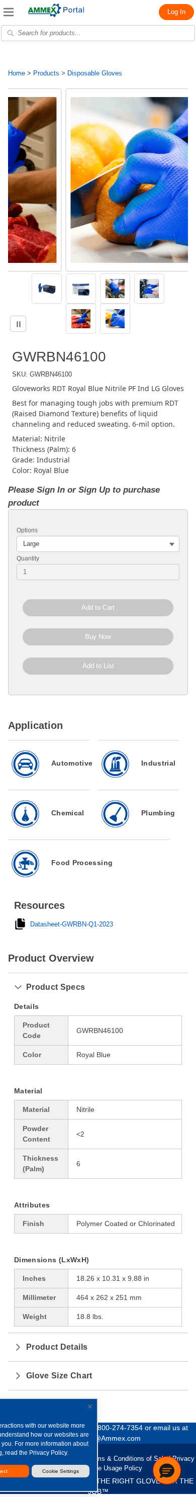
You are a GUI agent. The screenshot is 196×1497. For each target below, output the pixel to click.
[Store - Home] (56, 11)
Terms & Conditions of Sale (127, 1458)
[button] (167, 1470)
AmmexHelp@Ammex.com (98, 1438)
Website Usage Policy (110, 1468)
